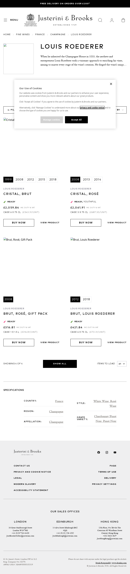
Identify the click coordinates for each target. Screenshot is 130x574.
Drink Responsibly (103, 562)
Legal (18, 478)
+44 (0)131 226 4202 (65, 533)
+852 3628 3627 (109, 535)
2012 (30, 179)
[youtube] (115, 452)
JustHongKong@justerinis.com (109, 538)
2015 (41, 179)
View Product (50, 223)
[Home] (30, 20)
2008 (19, 179)
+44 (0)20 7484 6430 (20, 533)
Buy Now (19, 223)
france (40, 35)
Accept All (76, 119)
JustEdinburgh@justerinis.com (65, 535)
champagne (58, 35)
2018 (53, 179)
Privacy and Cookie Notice (32, 472)
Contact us (22, 466)
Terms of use (107, 472)
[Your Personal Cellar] (111, 20)
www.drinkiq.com (119, 562)
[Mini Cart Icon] (123, 20)
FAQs (113, 466)
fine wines (23, 35)
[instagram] (106, 452)
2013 (86, 179)
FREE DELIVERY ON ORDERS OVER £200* (65, 4)
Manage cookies (51, 119)
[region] (65, 104)
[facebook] (98, 452)
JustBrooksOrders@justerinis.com (20, 535)
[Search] (100, 20)
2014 (97, 179)
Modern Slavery (25, 484)
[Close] (111, 84)
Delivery (110, 478)
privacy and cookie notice (92, 107)
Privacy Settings (104, 484)
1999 (8, 179)
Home (7, 35)
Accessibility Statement (31, 490)
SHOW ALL (60, 364)
